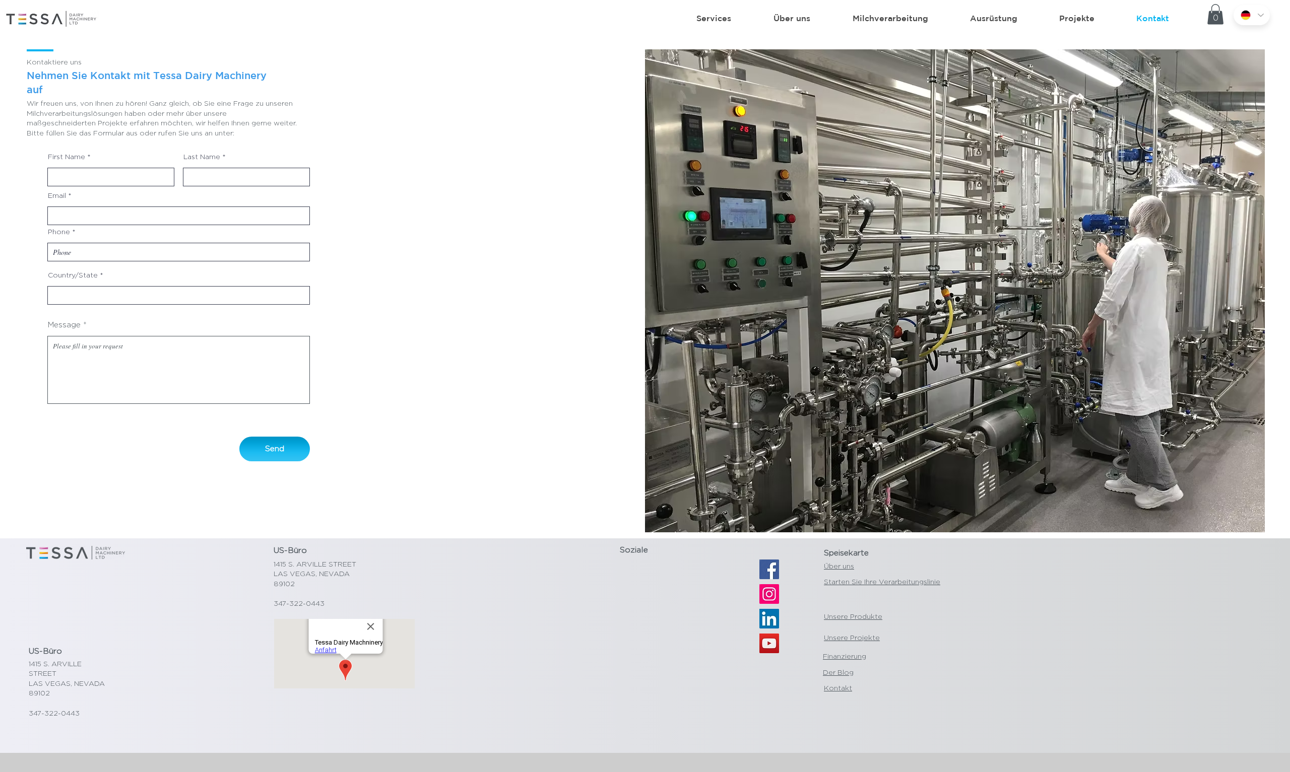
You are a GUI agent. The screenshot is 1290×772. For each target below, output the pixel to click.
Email (57, 195)
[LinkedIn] (769, 618)
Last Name (201, 156)
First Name (66, 156)
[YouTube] (769, 643)
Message (64, 324)
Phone (59, 231)
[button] (1215, 14)
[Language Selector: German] (1252, 15)
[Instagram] (769, 594)
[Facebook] (769, 569)
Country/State (73, 274)
